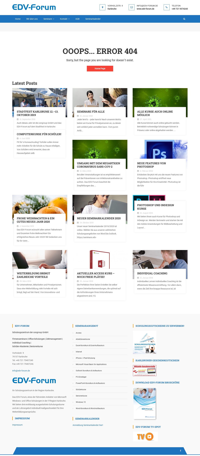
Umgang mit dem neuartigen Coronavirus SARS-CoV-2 (98, 165)
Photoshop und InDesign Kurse (155, 206)
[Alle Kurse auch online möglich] (160, 102)
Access (78, 333)
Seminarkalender (93, 19)
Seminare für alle (91, 111)
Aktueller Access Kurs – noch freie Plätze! (95, 275)
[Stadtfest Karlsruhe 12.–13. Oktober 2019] (39, 102)
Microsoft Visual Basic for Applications (91, 364)
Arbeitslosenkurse (83, 339)
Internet (79, 352)
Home (17, 19)
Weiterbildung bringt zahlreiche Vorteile (33, 275)
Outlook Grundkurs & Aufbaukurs (89, 371)
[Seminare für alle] (99, 102)
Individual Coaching (152, 273)
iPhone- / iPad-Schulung (85, 358)
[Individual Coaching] (160, 264)
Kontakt (63, 19)
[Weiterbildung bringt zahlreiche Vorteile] (39, 264)
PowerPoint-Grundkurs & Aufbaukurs (90, 383)
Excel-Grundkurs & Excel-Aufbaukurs (90, 345)
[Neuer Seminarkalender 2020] (99, 209)
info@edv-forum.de (21, 370)
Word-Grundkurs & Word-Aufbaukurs (90, 408)
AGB (77, 19)
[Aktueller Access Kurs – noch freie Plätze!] (99, 264)
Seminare (47, 19)
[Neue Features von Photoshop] (160, 154)
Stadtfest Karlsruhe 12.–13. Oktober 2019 (37, 113)
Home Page (100, 68)
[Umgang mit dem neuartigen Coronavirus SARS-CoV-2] (99, 154)
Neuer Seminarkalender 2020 (99, 218)
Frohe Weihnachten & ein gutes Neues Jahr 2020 (35, 220)
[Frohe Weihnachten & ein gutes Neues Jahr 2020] (39, 209)
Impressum (17, 425)
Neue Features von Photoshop (151, 165)
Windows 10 (81, 402)
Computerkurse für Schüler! (39, 134)
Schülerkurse (81, 390)
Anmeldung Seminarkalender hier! (88, 425)
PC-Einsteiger (81, 377)
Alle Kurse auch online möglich (155, 113)
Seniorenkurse (81, 396)
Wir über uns (32, 19)
